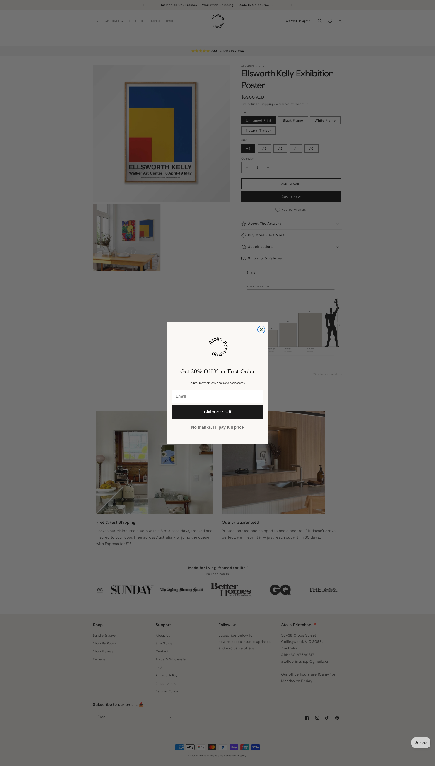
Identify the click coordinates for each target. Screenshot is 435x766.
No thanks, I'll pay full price (217, 427)
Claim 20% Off (217, 412)
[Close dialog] (261, 329)
